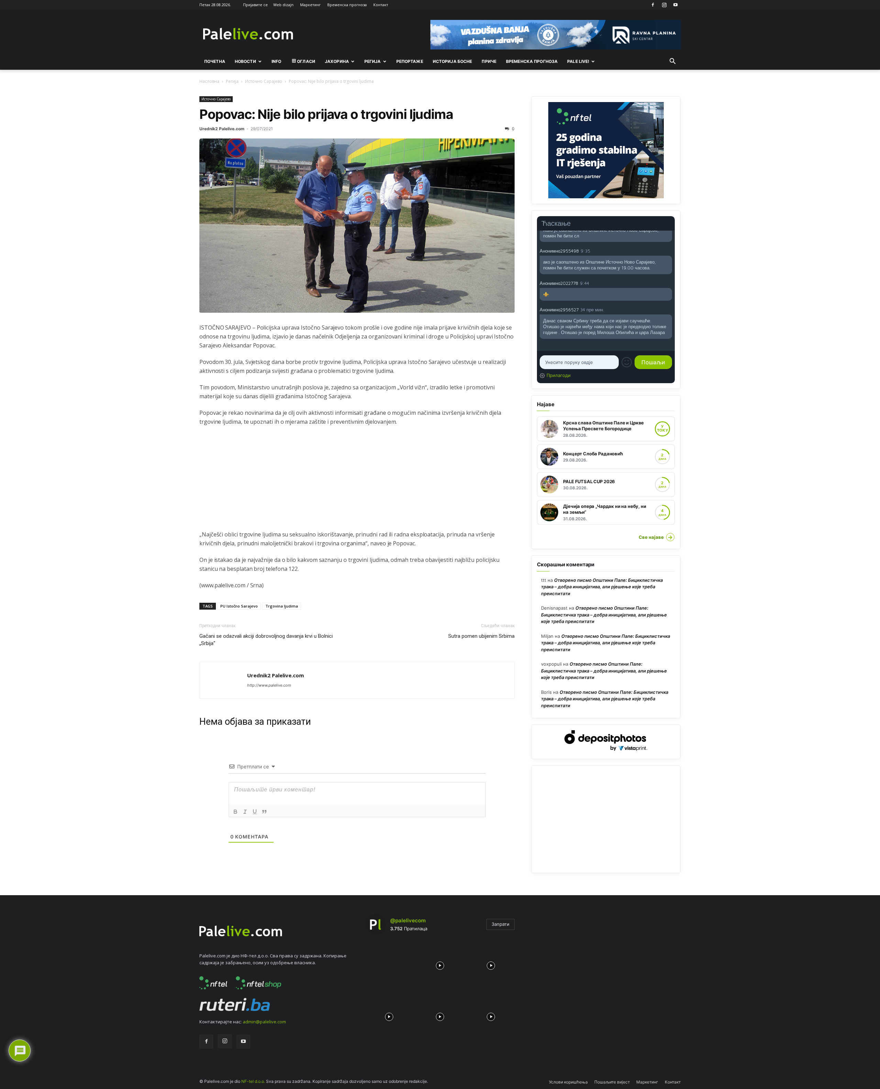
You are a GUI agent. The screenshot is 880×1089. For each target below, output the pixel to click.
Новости (245, 61)
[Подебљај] (235, 812)
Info (276, 61)
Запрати (500, 924)
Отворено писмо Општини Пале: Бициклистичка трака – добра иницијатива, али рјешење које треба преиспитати (602, 586)
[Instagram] (664, 5)
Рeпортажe (409, 61)
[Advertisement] (357, 482)
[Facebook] (653, 5)
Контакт (380, 4)
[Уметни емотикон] (627, 362)
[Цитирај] (264, 812)
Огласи (306, 61)
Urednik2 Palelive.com (221, 128)
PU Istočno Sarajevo (239, 606)
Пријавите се (255, 4)
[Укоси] (245, 812)
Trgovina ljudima (281, 606)
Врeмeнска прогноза (532, 61)
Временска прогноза (347, 4)
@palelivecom (408, 920)
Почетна (214, 61)
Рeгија (372, 61)
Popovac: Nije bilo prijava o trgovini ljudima (326, 114)
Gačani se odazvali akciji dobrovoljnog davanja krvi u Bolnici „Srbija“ (266, 639)
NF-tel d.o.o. (253, 1081)
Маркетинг (310, 4)
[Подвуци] (255, 812)
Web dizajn (283, 4)
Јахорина (337, 61)
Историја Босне (452, 61)
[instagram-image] (389, 964)
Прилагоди (559, 375)
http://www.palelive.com (269, 685)
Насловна (209, 81)
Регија (232, 81)
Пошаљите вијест (612, 1082)
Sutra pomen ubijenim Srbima (481, 636)
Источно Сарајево (263, 81)
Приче (489, 61)
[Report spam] (668, 250)
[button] (672, 62)
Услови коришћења (568, 1082)
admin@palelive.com (264, 1022)
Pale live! (578, 61)
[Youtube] (675, 5)
